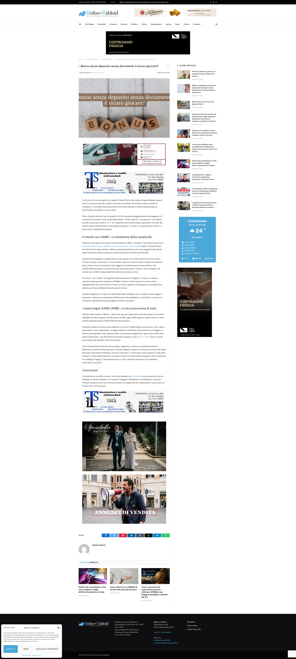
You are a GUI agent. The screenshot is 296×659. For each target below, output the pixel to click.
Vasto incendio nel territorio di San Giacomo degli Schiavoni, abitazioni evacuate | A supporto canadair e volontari (204, 117)
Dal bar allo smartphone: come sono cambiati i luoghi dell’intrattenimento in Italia (92, 589)
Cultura (124, 24)
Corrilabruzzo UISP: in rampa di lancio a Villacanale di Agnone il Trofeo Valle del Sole (204, 191)
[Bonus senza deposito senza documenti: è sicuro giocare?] (124, 108)
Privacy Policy (36, 655)
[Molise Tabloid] (102, 13)
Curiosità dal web (163, 72)
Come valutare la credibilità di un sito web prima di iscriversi (123, 588)
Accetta (10, 649)
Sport (177, 24)
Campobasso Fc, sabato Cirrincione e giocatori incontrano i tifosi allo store (203, 177)
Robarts (106, 655)
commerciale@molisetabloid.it (166, 643)
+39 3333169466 (164, 632)
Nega (26, 649)
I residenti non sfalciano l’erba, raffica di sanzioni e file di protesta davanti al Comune (204, 205)
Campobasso (156, 24)
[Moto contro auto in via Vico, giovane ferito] (183, 104)
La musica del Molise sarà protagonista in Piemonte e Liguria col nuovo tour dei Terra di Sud (204, 148)
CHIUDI (291, 641)
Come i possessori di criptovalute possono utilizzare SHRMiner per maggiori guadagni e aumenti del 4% (154, 592)
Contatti (196, 24)
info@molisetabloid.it (162, 640)
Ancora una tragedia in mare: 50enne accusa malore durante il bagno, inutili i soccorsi (204, 133)
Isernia (168, 24)
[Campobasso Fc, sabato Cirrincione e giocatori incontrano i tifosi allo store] (183, 177)
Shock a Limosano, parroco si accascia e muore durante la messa (203, 74)
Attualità (102, 24)
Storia (144, 24)
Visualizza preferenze (47, 649)
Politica (134, 24)
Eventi (186, 24)
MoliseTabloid (85, 72)
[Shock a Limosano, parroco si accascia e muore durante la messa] (183, 74)
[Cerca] (216, 24)
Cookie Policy (26, 655)
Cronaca (113, 24)
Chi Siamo (89, 24)
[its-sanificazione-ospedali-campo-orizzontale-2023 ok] (123, 194)
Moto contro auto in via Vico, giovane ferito (152, 2)
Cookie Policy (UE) (194, 629)
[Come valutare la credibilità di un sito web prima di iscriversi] (124, 576)
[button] (58, 628)
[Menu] (80, 24)
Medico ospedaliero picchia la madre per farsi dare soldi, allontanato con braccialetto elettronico (204, 89)
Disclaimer (191, 622)
